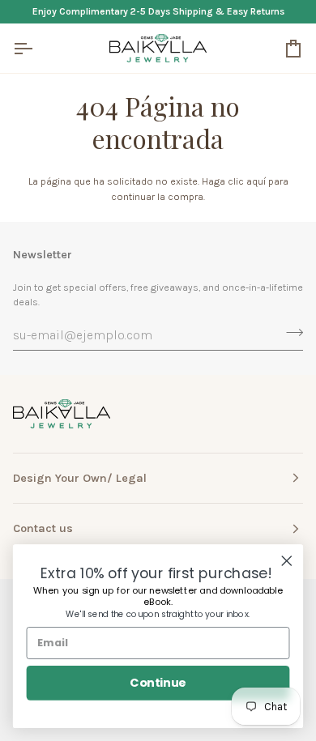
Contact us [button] (43, 528)
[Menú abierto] (37, 48)
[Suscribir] (289, 333)
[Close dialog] (286, 561)
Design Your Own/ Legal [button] (80, 478)
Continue (158, 683)
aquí (256, 181)
